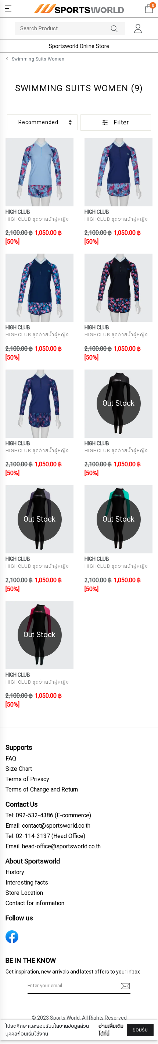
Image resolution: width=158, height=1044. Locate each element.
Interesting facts (27, 882)
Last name (25, 1021)
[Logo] (79, 8)
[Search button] (118, 28)
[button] (8, 8)
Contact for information (35, 903)
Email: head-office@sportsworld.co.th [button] (53, 846)
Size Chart (19, 769)
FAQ (11, 758)
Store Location (24, 893)
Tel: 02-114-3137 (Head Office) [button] (45, 836)
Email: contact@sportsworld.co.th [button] (48, 825)
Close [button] (141, 1034)
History (15, 872)
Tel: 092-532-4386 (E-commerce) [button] (48, 815)
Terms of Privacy (27, 779)
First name (25, 984)
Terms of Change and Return (42, 789)
